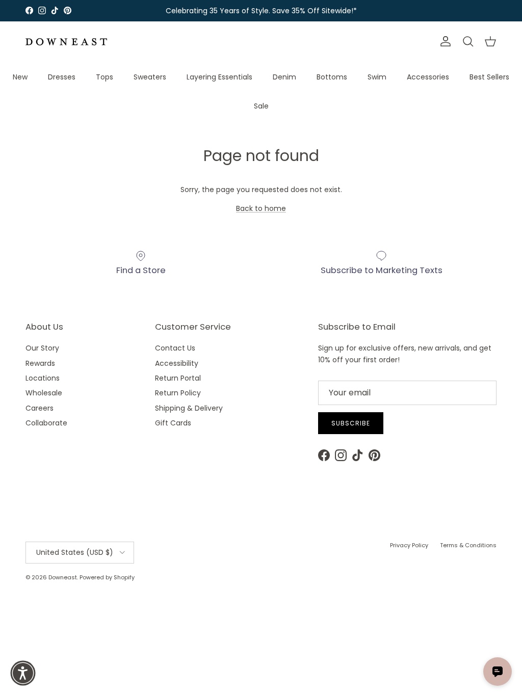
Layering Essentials (219, 77)
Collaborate (46, 423)
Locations (42, 378)
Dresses (61, 77)
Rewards (40, 363)
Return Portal (178, 378)
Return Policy (178, 393)
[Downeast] (66, 42)
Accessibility (176, 363)
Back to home (261, 208)
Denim (284, 77)
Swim (377, 77)
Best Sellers (489, 77)
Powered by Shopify (107, 577)
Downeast (62, 577)
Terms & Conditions (468, 545)
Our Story (42, 348)
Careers (39, 408)
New (20, 77)
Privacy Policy (409, 545)
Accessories (428, 77)
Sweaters (150, 77)
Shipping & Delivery (189, 408)
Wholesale (43, 393)
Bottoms (332, 77)
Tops (104, 77)
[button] (23, 673)
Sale (261, 106)
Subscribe (350, 423)
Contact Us (175, 348)
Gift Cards (173, 423)
